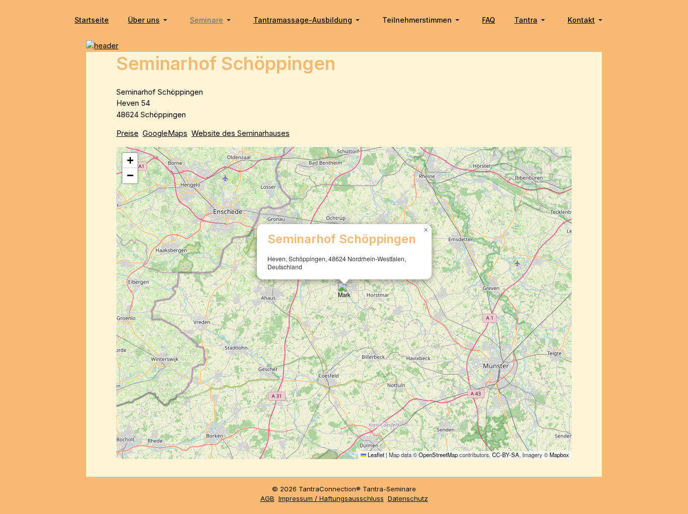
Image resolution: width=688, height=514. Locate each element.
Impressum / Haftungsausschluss (331, 498)
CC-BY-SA (505, 455)
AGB (267, 498)
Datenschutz (408, 498)
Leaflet (375, 455)
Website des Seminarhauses (240, 133)
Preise (127, 133)
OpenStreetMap (438, 455)
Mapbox (559, 455)
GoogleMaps (165, 133)
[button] (149, 20)
